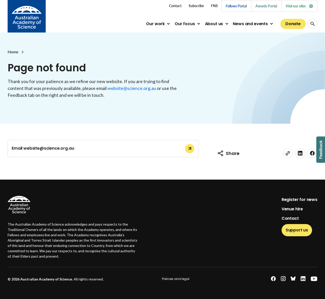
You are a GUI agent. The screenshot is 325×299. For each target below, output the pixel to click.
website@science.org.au (131, 88)
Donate (293, 24)
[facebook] (312, 153)
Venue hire (292, 209)
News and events (250, 24)
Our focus (185, 24)
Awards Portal (266, 6)
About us (214, 24)
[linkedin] (300, 153)
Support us (297, 230)
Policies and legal (175, 279)
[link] (288, 153)
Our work (155, 24)
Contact (290, 218)
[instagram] (283, 279)
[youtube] (314, 279)
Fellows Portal (236, 6)
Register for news (299, 199)
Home (13, 51)
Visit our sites (296, 6)
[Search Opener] (312, 24)
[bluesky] (293, 279)
